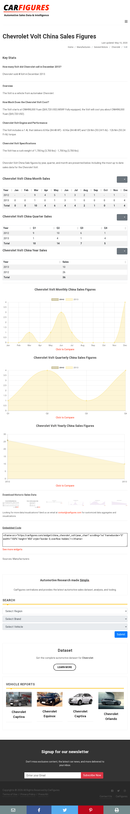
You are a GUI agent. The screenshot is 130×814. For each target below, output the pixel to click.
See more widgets (12, 549)
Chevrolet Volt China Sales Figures (49, 36)
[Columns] (124, 179)
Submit (121, 634)
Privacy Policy (27, 794)
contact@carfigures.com (69, 512)
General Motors (101, 47)
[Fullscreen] (119, 179)
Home (70, 47)
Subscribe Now (92, 775)
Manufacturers (83, 47)
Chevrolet (116, 47)
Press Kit (43, 794)
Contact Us (106, 796)
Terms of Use (10, 794)
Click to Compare (65, 349)
